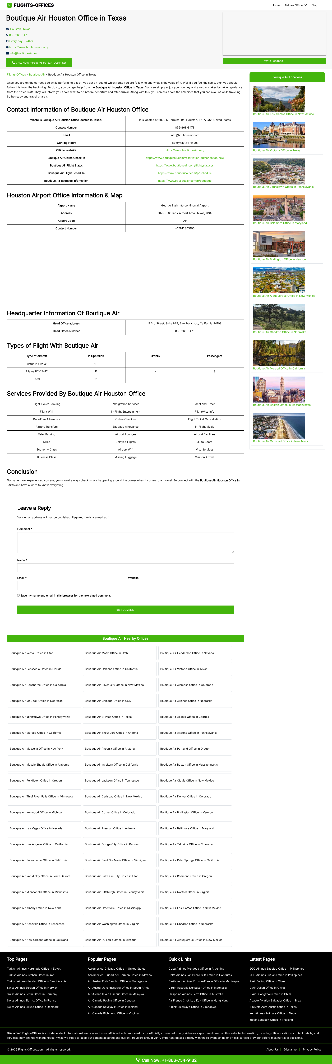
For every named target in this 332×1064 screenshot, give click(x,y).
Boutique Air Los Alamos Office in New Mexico (190, 908)
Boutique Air (37, 74)
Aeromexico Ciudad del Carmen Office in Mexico (120, 975)
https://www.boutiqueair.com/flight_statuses (185, 165)
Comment (24, 529)
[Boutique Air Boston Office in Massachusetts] (279, 390)
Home (276, 5)
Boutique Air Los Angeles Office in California (39, 844)
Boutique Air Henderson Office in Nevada (187, 653)
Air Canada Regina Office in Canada (111, 1000)
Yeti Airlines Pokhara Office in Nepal (273, 1013)
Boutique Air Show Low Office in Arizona (111, 732)
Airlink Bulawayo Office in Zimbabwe (192, 1007)
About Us (272, 1049)
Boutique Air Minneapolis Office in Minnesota (39, 892)
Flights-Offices (16, 74)
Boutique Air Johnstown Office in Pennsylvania (40, 716)
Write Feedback (274, 61)
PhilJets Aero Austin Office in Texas (273, 1007)
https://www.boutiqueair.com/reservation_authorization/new (185, 158)
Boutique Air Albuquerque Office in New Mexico (191, 940)
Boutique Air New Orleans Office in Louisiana (39, 940)
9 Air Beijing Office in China (267, 981)
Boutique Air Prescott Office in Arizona (110, 828)
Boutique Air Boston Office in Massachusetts (189, 764)
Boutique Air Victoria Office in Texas (183, 669)
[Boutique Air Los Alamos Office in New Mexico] (279, 99)
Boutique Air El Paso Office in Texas (108, 716)
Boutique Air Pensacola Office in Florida (35, 669)
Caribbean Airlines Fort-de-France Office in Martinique (204, 981)
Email (22, 578)
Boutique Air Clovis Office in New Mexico (187, 780)
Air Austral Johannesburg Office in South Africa (118, 987)
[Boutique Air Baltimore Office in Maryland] (279, 208)
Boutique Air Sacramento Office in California (38, 860)
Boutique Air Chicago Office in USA (108, 701)
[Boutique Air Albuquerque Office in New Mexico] (279, 280)
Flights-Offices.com (31, 1049)
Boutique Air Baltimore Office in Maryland (187, 828)
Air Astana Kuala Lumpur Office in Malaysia (116, 994)
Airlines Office (293, 5)
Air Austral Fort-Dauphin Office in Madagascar (118, 981)
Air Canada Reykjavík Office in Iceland (113, 1007)
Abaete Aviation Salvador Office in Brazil (276, 1000)
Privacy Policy (312, 1049)
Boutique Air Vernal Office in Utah (31, 653)
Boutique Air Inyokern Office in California (111, 764)
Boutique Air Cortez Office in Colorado (110, 812)
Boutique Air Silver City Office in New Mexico (114, 685)
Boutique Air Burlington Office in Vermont (187, 812)
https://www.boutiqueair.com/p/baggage (184, 180)
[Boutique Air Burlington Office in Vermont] (279, 244)
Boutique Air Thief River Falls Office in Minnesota (41, 796)
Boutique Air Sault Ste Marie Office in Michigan (115, 860)
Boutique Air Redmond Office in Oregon (186, 876)
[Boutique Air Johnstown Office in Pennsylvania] (279, 171)
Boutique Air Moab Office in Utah (106, 653)
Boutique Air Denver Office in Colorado (185, 796)
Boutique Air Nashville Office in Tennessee (37, 924)
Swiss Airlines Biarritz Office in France (31, 1000)
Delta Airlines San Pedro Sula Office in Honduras (200, 975)
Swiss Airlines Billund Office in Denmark (33, 1007)
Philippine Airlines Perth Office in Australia (196, 994)
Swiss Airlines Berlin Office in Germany (32, 994)
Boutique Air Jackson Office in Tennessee (112, 780)
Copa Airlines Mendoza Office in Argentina (196, 968)
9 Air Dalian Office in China (267, 987)
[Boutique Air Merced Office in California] (279, 353)
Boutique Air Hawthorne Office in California (38, 685)
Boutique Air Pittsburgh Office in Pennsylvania (114, 892)
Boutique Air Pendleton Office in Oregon (36, 780)
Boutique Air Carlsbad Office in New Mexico (113, 796)
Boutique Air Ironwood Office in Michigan (36, 812)
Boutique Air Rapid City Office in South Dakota (40, 876)
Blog (314, 5)
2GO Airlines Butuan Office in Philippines (276, 975)
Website (133, 578)
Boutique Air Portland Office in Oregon (185, 748)
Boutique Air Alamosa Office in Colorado (186, 685)
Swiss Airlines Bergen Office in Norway (32, 987)
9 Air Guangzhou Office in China (271, 994)
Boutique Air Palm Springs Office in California (189, 860)
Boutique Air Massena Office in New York (36, 748)
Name (22, 560)
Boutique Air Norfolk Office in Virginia (184, 892)
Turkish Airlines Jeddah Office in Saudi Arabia (36, 981)
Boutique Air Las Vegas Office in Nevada (36, 828)
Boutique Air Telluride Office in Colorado (186, 844)
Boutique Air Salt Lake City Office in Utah (111, 876)
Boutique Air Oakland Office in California (111, 669)
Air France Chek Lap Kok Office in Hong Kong (198, 1000)
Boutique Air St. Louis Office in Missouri (110, 940)
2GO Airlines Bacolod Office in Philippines (277, 968)
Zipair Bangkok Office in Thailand (271, 1019)
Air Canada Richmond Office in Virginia (113, 1013)
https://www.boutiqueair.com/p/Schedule (185, 173)
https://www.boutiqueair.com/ (184, 150)
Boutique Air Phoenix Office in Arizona (110, 748)
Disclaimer (291, 1049)
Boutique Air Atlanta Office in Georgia (184, 716)
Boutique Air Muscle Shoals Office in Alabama (39, 764)
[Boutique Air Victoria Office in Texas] (279, 135)
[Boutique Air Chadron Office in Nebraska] (279, 317)
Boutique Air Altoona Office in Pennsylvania (188, 732)
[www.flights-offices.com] (30, 5)
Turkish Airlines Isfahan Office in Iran (30, 975)
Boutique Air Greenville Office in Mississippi (113, 908)
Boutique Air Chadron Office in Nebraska (186, 924)
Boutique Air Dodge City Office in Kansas (112, 844)
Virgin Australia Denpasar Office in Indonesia (198, 987)
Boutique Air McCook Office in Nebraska (36, 701)
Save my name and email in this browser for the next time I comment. (65, 595)
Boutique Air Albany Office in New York (35, 908)
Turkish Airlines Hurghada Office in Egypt (34, 968)
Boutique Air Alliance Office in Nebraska (186, 701)
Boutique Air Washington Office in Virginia (112, 924)
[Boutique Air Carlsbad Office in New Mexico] (279, 426)
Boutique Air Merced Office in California (36, 732)
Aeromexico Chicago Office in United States (116, 968)
